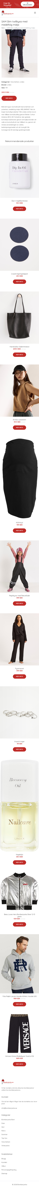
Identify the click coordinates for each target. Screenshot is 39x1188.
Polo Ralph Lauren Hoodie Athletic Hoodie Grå (19, 996)
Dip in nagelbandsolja (20, 201)
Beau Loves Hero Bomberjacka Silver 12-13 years (19, 915)
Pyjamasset (19, 668)
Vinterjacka (5, 1146)
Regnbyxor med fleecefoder (19, 596)
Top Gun (4, 1138)
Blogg (4, 1159)
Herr (3, 1127)
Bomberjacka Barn (8, 1120)
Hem (3, 28)
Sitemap (4, 1173)
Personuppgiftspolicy (9, 1170)
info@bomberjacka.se (9, 1108)
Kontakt (4, 1162)
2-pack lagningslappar (19, 274)
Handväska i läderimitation (19, 347)
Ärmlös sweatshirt (19, 420)
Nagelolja (19, 855)
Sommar (5, 1134)
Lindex (22, 82)
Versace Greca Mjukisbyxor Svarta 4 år (19, 1056)
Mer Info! (9, 98)
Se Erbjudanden (27, 4)
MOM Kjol (19, 523)
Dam (3, 1123)
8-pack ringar (19, 741)
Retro (4, 1131)
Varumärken (14, 82)
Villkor (4, 1166)
